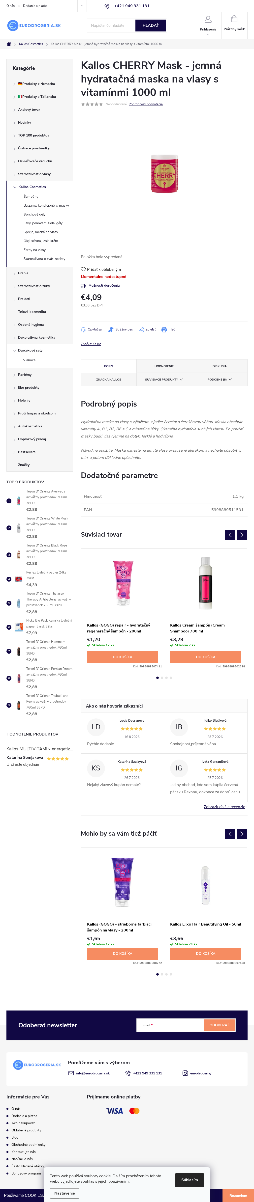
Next (242, 535)
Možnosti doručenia (104, 285)
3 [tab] (166, 678)
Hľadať (151, 25)
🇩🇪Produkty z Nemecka (36, 84)
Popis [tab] (108, 366)
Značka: (91, 344)
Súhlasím (189, 1180)
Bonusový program (26, 1173)
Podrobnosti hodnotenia (146, 104)
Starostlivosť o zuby (34, 286)
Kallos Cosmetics (32, 187)
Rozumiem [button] (238, 1196)
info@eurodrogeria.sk (93, 1073)
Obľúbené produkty (26, 1130)
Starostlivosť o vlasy (34, 174)
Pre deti (24, 299)
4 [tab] (171, 678)
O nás (10, 6)
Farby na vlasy (35, 249)
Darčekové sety (30, 350)
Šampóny (31, 196)
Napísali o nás (22, 1159)
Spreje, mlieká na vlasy (41, 232)
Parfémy (25, 374)
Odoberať (219, 1025)
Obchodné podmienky (28, 1144)
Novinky (24, 122)
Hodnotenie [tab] (164, 366)
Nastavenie (64, 1193)
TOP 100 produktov (33, 135)
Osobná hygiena (31, 324)
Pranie (23, 273)
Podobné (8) (217, 380)
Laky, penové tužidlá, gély (43, 223)
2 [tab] (162, 678)
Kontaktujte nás (23, 1151)
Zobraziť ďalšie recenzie (224, 807)
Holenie (24, 400)
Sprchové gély (34, 214)
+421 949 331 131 (147, 1073)
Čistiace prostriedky (34, 148)
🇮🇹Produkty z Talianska (37, 96)
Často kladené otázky (27, 1166)
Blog (14, 1137)
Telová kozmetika (32, 311)
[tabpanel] (122, 609)
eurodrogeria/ (200, 1073)
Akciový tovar (29, 109)
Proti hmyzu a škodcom (37, 413)
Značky (24, 465)
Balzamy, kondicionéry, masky (46, 205)
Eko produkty (28, 387)
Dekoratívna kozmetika (36, 337)
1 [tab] (157, 678)
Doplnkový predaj (32, 439)
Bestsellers (26, 452)
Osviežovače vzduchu (35, 161)
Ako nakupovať (23, 1123)
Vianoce (29, 360)
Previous (230, 535)
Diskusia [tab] (220, 366)
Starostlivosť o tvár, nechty (44, 258)
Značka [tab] (108, 380)
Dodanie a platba (35, 6)
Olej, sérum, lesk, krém (41, 241)
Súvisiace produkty (161, 380)
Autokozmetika (30, 426)
